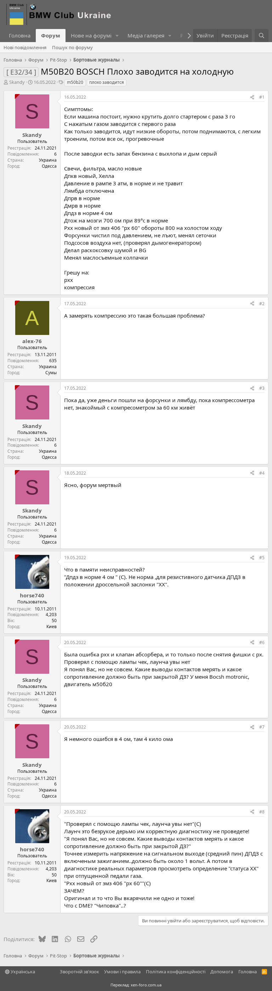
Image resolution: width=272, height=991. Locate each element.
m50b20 (75, 82)
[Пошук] (261, 35)
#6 (262, 642)
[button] (117, 35)
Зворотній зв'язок (79, 971)
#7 (262, 727)
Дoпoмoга (221, 971)
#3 (262, 388)
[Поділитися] (252, 97)
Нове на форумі (91, 35)
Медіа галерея (146, 35)
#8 (262, 812)
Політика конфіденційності (175, 971)
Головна (19, 35)
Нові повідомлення (25, 47)
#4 (262, 473)
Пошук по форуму (72, 47)
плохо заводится (106, 82)
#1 (262, 97)
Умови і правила (122, 971)
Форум (50, 35)
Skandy (17, 82)
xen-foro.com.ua (146, 984)
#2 (262, 304)
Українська (22, 971)
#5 (262, 558)
